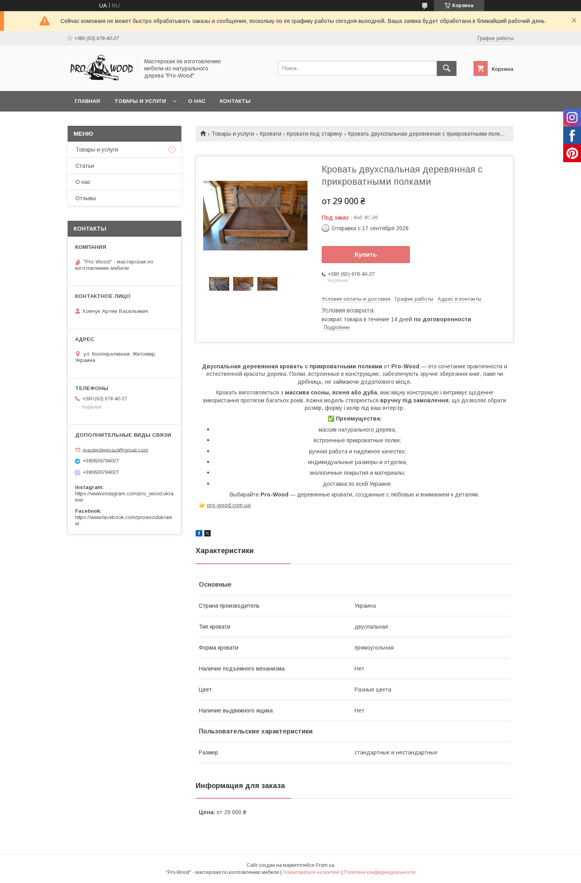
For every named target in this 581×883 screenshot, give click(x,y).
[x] (207, 534)
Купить (366, 254)
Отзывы (85, 198)
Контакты (235, 101)
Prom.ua (325, 865)
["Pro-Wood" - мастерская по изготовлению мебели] (101, 81)
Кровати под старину (314, 134)
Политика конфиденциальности (379, 872)
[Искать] (446, 68)
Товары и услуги (140, 101)
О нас (197, 101)
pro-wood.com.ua (229, 505)
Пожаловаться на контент (311, 872)
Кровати (270, 134)
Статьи (84, 166)
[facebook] (199, 534)
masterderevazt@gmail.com (115, 450)
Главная (87, 101)
